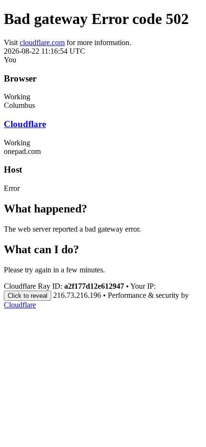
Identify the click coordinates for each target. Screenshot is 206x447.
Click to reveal (27, 295)
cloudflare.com (42, 42)
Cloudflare (25, 124)
